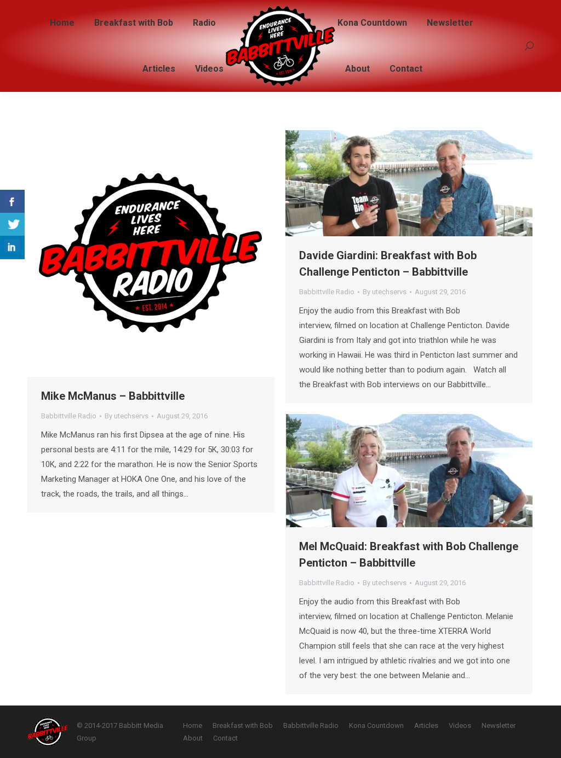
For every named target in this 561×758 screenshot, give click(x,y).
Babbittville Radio (68, 416)
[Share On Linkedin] (12, 247)
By (126, 416)
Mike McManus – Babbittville (113, 396)
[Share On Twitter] (12, 224)
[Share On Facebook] (12, 201)
